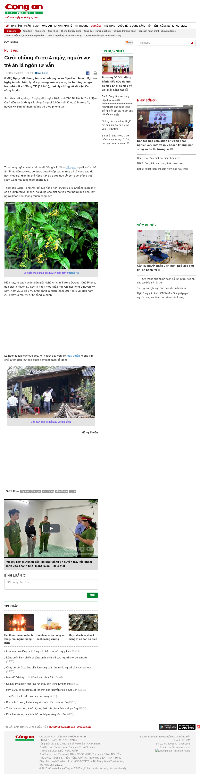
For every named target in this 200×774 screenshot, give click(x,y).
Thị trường (81, 26)
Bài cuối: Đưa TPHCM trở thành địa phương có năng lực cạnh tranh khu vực (116, 139)
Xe (177, 26)
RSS (130, 42)
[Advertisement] (125, 12)
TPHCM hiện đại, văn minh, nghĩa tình (25, 35)
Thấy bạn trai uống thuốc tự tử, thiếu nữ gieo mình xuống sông (42, 708)
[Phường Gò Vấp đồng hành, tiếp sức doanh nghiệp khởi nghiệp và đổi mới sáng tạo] (117, 65)
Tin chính (16, 26)
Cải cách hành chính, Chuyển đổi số (157, 31)
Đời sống (96, 26)
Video (184, 26)
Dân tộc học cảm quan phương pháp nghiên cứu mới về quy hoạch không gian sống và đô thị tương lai (165, 145)
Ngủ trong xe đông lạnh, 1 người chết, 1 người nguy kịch (38, 651)
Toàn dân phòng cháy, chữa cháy (64, 35)
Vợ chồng (48, 491)
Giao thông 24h (42, 26)
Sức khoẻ (53, 31)
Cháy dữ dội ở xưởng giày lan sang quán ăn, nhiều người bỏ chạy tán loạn (48, 667)
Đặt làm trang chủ (21, 727)
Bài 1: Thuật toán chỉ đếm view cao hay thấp (162, 168)
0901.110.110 (84, 727)
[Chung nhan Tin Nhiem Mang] (172, 750)
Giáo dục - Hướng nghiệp (97, 31)
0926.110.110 (68, 727)
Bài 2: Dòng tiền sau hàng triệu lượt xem (160, 163)
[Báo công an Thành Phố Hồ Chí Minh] (23, 8)
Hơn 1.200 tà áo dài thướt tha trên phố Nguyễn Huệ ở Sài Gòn (41, 689)
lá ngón (71, 167)
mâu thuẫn (73, 355)
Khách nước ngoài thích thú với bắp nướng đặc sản (36, 714)
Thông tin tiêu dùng (71, 31)
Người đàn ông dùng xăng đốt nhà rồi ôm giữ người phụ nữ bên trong (117, 111)
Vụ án (27, 26)
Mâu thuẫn (62, 491)
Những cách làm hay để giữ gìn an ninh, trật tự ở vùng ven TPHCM (116, 125)
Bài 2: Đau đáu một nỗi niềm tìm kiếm (158, 158)
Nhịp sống (40, 31)
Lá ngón (36, 491)
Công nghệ (167, 26)
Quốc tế (123, 26)
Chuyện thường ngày (124, 31)
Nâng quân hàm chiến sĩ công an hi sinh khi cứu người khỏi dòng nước (47, 657)
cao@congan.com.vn (179, 747)
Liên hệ (41, 727)
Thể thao (109, 26)
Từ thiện (153, 26)
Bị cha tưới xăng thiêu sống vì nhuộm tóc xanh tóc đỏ (37, 702)
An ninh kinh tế (63, 26)
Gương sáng (137, 26)
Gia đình (27, 31)
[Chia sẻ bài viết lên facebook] (87, 73)
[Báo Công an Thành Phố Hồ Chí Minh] (7, 24)
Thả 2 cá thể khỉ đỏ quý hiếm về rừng (27, 696)
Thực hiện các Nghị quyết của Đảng (102, 35)
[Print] (95, 73)
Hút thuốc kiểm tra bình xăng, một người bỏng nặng (18, 639)
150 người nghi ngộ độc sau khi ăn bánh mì (162, 288)
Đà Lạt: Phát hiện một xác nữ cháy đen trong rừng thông (38, 683)
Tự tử (72, 491)
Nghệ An (74, 273)
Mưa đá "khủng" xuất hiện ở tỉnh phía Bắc (30, 677)
